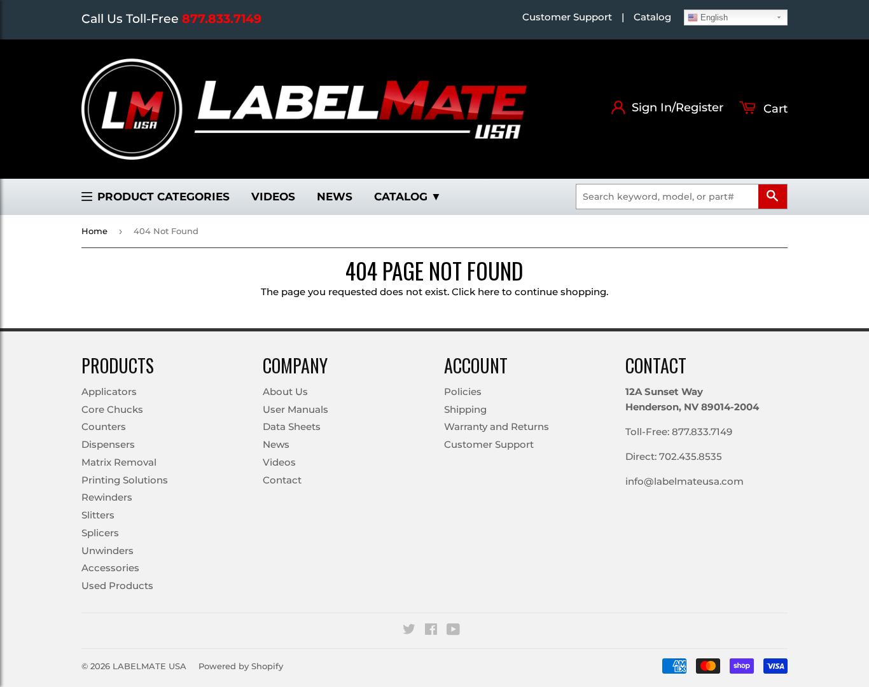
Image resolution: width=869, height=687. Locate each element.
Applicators (109, 391)
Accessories (110, 568)
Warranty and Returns (496, 426)
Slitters (98, 515)
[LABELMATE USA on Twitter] (409, 631)
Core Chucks (112, 409)
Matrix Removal (118, 462)
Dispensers (108, 444)
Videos (273, 196)
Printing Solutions (124, 480)
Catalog (652, 17)
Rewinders (106, 497)
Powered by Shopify (240, 666)
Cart (774, 109)
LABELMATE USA (149, 666)
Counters (103, 426)
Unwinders (107, 551)
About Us (285, 391)
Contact (282, 480)
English (713, 17)
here (488, 292)
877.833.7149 (221, 18)
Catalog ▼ (407, 196)
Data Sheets (292, 426)
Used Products (117, 585)
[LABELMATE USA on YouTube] (453, 631)
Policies (463, 391)
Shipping (465, 409)
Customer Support (567, 17)
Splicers (100, 533)
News (334, 196)
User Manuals (295, 409)
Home (94, 231)
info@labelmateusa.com (684, 481)
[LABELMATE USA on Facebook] (431, 631)
